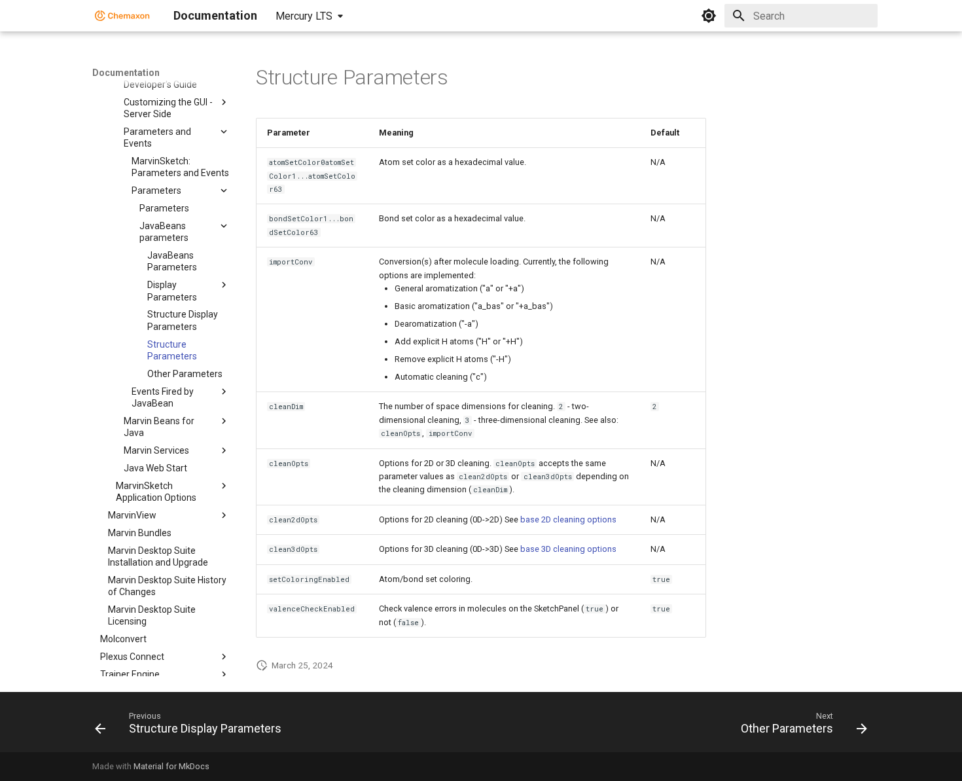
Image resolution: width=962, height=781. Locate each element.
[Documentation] (122, 16)
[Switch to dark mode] (709, 16)
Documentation (126, 72)
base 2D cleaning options (568, 519)
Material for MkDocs (171, 766)
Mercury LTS (304, 16)
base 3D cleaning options (568, 549)
